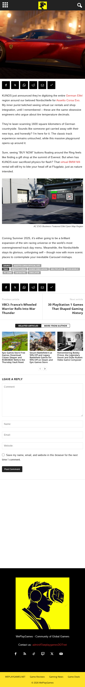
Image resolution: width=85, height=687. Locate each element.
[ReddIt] (33, 85)
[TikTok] (33, 654)
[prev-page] (40, 369)
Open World (72, 269)
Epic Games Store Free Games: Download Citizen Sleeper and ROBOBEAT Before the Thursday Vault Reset (13, 357)
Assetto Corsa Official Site (27, 265)
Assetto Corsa (19, 269)
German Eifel (74, 95)
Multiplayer (57, 269)
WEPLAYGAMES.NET (15, 676)
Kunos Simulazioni (38, 269)
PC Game (8, 272)
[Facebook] (6, 85)
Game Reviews (37, 676)
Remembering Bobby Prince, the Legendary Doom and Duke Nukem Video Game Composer (70, 356)
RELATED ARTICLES (28, 325)
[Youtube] (61, 654)
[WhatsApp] (24, 85)
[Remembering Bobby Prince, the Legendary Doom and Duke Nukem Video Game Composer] (70, 341)
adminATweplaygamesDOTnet (49, 644)
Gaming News (9, 60)
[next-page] (45, 369)
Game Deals (74, 676)
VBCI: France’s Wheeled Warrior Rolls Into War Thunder (19, 309)
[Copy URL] (51, 85)
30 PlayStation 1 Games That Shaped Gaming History (65, 309)
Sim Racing (20, 272)
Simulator (34, 272)
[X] (15, 85)
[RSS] (24, 654)
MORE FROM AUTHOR (55, 325)
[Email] (42, 85)
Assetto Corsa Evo (67, 100)
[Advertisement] (42, 524)
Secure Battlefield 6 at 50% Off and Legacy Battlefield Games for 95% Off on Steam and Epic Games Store (41, 357)
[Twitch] (42, 654)
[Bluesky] (70, 654)
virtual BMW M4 (70, 161)
